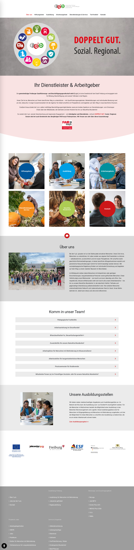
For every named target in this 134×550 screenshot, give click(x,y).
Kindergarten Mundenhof (58, 545)
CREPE (12, 530)
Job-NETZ (93, 501)
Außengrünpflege (55, 530)
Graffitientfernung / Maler (58, 541)
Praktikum (13, 537)
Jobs (11, 534)
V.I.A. (91, 512)
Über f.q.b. (13, 497)
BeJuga (92, 497)
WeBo (91, 516)
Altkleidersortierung (56, 526)
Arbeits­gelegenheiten (17, 526)
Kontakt (12, 505)
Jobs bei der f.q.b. (16, 501)
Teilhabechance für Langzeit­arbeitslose (23, 545)
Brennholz (53, 534)
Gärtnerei (53, 537)
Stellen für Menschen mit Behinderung (22, 541)
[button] (67, 209)
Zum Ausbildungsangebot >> (79, 422)
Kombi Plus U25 (95, 505)
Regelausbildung (55, 505)
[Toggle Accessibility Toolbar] (4, 546)
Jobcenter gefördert (56, 501)
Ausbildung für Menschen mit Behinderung (64, 497)
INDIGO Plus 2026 (95, 509)
